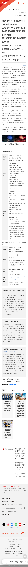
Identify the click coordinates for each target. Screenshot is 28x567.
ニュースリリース (15, 486)
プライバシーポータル (17, 539)
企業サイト (4, 514)
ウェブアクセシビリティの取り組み (14, 544)
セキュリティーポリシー (14, 546)
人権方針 (21, 548)
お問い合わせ (23, 3)
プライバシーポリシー (14, 541)
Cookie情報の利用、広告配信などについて (14, 551)
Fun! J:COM (12, 508)
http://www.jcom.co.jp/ (9, 351)
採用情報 (20, 553)
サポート (11, 505)
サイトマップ (8, 539)
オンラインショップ (7, 501)
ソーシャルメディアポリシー (11, 548)
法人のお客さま (9, 555)
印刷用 (24, 65)
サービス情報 (5, 498)
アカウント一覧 (14, 527)
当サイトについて (18, 555)
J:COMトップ (5, 486)
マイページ (9, 511)
